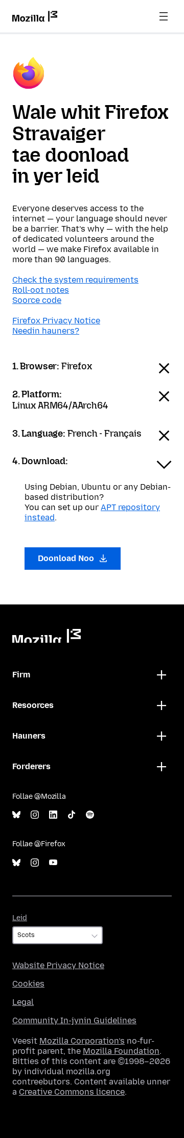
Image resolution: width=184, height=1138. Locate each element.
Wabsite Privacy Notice (58, 965)
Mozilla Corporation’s (82, 1041)
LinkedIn (53, 815)
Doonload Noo (67, 558)
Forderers (31, 766)
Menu (163, 16)
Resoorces (33, 705)
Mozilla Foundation (121, 1051)
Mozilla (46, 636)
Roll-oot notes (40, 290)
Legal (23, 1002)
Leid (19, 918)
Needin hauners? (45, 331)
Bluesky (16, 815)
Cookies (28, 984)
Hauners (28, 736)
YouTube (53, 862)
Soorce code (36, 300)
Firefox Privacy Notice (56, 320)
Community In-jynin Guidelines (74, 1020)
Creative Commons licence (72, 1092)
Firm (21, 674)
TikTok (71, 815)
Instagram (35, 815)
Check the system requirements (75, 280)
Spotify (90, 815)
